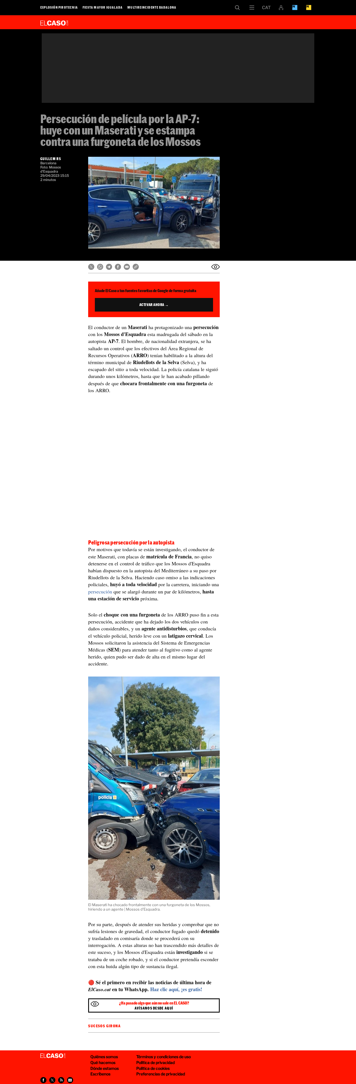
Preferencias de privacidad (160, 1073)
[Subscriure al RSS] (61, 1080)
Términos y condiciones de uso (163, 1056)
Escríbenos (100, 1073)
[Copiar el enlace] (136, 267)
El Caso (54, 22)
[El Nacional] (309, 7)
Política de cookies (153, 1068)
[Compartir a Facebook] (43, 1080)
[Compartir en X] (91, 267)
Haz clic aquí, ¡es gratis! (176, 989)
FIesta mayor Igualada (103, 7)
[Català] (266, 7)
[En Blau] (295, 7)
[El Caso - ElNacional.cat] (52, 1055)
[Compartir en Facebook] (118, 267)
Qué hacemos (102, 1062)
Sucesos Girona (104, 1026)
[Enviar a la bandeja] (215, 267)
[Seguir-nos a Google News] (70, 1080)
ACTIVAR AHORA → (154, 305)
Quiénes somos (104, 1056)
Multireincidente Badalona (151, 7)
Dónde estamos (104, 1068)
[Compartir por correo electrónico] (127, 267)
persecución (100, 591)
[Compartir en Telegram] (109, 267)
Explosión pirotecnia (59, 7)
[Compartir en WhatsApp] (100, 267)
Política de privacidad (155, 1062)
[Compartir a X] (52, 1080)
